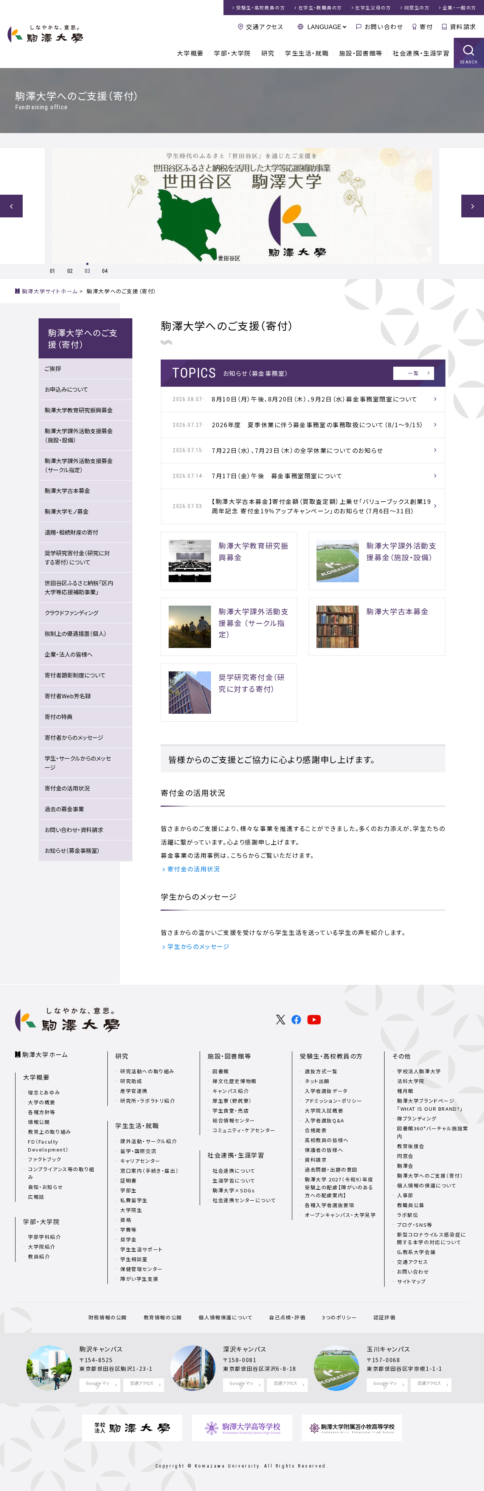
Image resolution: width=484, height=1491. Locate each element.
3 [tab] (88, 271)
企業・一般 (459, 7)
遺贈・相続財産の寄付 (71, 532)
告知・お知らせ (45, 1186)
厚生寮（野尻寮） (232, 1100)
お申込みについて (66, 389)
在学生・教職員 (320, 7)
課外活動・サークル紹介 (148, 1141)
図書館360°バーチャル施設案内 (432, 1132)
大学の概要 (42, 1102)
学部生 (128, 1190)
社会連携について (234, 1170)
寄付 (426, 26)
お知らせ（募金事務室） (72, 850)
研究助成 (131, 1081)
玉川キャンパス (388, 1348)
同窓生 (417, 7)
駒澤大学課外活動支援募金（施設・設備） (79, 435)
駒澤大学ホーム (45, 1054)
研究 (268, 52)
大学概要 (190, 52)
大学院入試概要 (324, 1110)
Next (472, 206)
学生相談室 (134, 1259)
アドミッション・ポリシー (333, 1100)
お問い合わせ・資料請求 (74, 830)
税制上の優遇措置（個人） (76, 633)
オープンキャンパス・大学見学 (340, 1214)
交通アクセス (264, 26)
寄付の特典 (59, 717)
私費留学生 (134, 1200)
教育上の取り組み (49, 1131)
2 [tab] (71, 271)
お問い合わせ (384, 26)
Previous (11, 206)
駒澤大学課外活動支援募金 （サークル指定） (79, 465)
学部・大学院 (232, 52)
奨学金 (128, 1239)
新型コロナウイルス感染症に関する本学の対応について (431, 1238)
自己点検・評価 (287, 1317)
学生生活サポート (141, 1249)
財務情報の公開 (107, 1317)
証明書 (128, 1180)
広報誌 (36, 1196)
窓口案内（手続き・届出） (149, 1170)
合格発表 (316, 1130)
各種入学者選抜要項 (329, 1205)
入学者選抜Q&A (324, 1120)
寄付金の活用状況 (194, 868)
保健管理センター (141, 1268)
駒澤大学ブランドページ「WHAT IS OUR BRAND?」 (430, 1104)
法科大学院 (411, 1081)
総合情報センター (234, 1120)
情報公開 (39, 1121)
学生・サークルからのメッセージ (78, 762)
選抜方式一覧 (321, 1071)
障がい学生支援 (139, 1278)
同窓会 (405, 1155)
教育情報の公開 (163, 1317)
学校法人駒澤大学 (419, 1071)
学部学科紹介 (44, 1236)
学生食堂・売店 (231, 1110)
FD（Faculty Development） (48, 1145)
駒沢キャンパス (101, 1348)
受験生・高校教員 (260, 7)
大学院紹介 (42, 1246)
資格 (125, 1219)
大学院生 (131, 1210)
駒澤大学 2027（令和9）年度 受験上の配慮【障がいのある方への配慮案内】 (339, 1187)
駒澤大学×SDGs (234, 1190)
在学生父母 (373, 7)
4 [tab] (106, 271)
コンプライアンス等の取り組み (61, 1173)
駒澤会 (405, 1165)
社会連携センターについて (244, 1200)
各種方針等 (42, 1112)
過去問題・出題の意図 (331, 1169)
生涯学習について (234, 1180)
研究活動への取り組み (147, 1071)
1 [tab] (54, 271)
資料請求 (463, 26)
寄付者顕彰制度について (75, 675)
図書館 (221, 1071)
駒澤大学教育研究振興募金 (79, 410)
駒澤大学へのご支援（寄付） (430, 1175)
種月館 (405, 1090)
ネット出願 (317, 1081)
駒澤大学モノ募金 (66, 511)
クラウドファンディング (71, 613)
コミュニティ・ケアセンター (244, 1130)
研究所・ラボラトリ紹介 (147, 1100)
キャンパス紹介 (231, 1090)
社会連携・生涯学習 (421, 52)
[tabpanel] (242, 206)
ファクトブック (44, 1159)
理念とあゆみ (44, 1092)
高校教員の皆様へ (327, 1140)
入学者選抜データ (326, 1090)
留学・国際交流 (138, 1151)
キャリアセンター (140, 1160)
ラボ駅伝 (407, 1214)
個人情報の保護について (427, 1185)
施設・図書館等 (361, 52)
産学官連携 (134, 1090)
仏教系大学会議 (416, 1251)
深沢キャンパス (244, 1348)
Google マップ (97, 1385)
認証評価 (385, 1317)
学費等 (128, 1229)
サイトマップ (411, 1281)
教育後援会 (411, 1146)
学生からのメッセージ (199, 946)
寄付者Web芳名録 (68, 696)
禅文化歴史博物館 (235, 1081)
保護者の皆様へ (324, 1149)
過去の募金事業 (64, 809)
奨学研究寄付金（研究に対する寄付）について (77, 557)
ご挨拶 (53, 368)
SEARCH (469, 62)
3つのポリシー (339, 1317)
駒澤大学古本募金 (67, 490)
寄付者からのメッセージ (74, 737)
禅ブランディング (417, 1118)
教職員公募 (411, 1205)
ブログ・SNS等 (415, 1224)
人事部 (405, 1195)
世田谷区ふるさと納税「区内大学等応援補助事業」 (79, 587)
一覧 (413, 373)
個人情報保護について (226, 1317)
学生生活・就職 (307, 52)
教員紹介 (39, 1256)
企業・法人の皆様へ (69, 654)
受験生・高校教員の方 (331, 1055)
